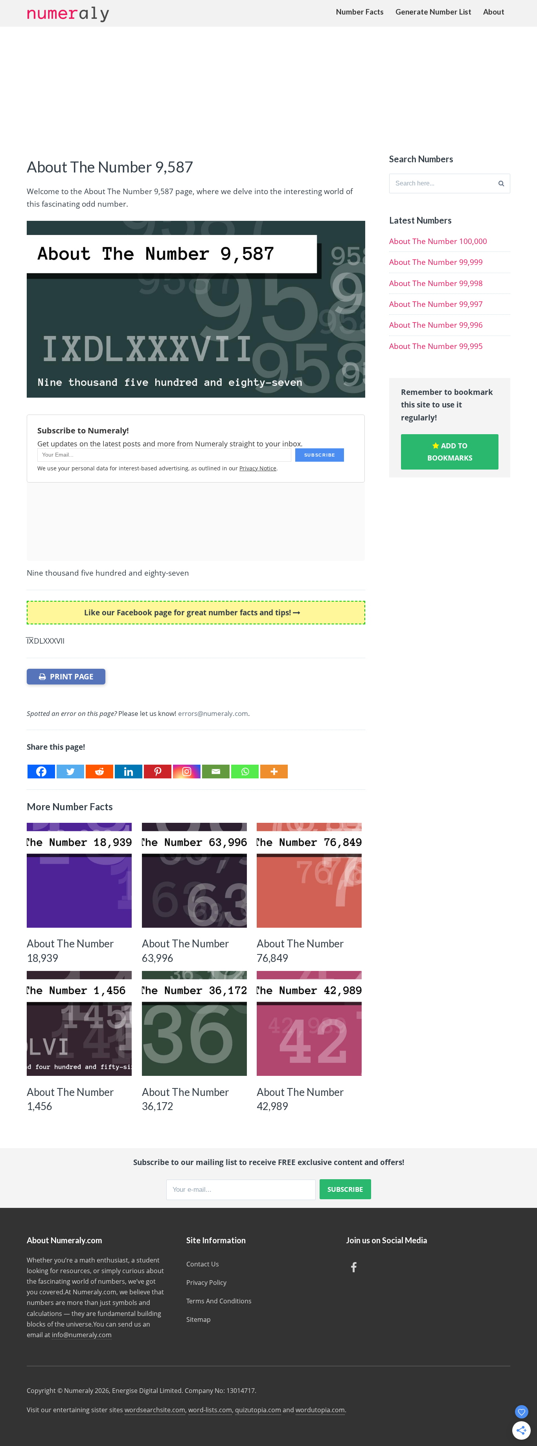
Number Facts (360, 11)
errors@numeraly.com (213, 713)
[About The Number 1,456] (79, 1023)
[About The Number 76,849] (309, 875)
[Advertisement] (268, 86)
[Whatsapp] (245, 771)
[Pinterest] (157, 771)
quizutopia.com (258, 1410)
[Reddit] (99, 771)
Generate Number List (433, 11)
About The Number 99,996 (436, 325)
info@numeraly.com (82, 1334)
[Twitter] (70, 771)
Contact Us (202, 1264)
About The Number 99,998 (436, 283)
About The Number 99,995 (436, 346)
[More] (274, 771)
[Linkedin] (128, 771)
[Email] (216, 771)
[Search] (501, 183)
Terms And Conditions (219, 1301)
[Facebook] (41, 771)
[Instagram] (186, 771)
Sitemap (198, 1319)
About (493, 11)
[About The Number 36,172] (194, 1023)
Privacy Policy (206, 1282)
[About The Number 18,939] (79, 875)
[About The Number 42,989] (309, 1023)
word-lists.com (210, 1410)
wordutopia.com (320, 1410)
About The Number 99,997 (436, 304)
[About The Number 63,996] (194, 875)
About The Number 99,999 (436, 262)
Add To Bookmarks (450, 451)
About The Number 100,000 (438, 241)
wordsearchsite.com (155, 1410)
